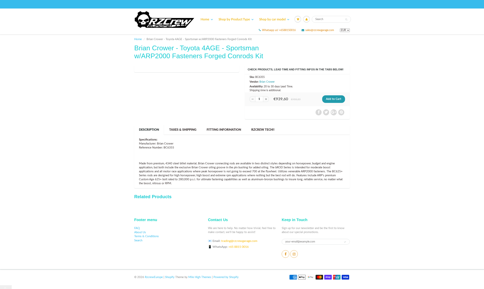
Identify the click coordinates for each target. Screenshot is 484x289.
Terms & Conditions (146, 236)
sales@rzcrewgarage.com (319, 30)
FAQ (137, 228)
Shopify (170, 277)
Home (205, 19)
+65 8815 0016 (238, 246)
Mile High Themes (199, 277)
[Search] (346, 19)
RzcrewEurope (154, 277)
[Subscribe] (345, 242)
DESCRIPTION (149, 129)
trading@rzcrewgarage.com (239, 240)
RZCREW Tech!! (263, 129)
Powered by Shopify (226, 277)
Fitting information (224, 129)
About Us (140, 232)
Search (138, 240)
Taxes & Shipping (182, 129)
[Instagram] (294, 254)
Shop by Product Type (234, 19)
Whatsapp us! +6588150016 (279, 30)
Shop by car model (272, 19)
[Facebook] (285, 254)
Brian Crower (267, 82)
